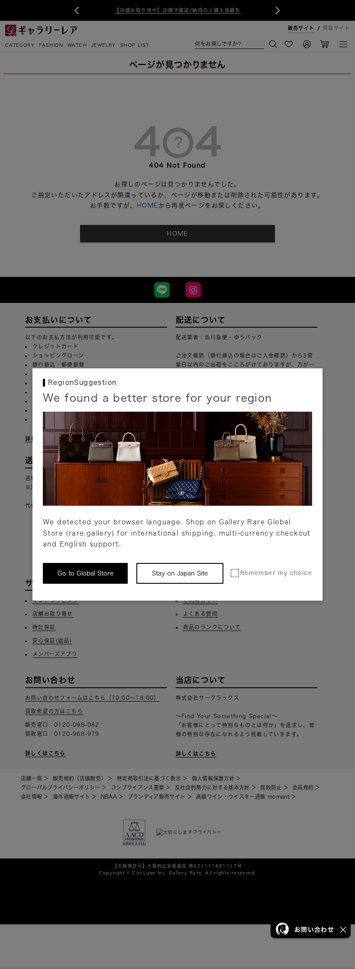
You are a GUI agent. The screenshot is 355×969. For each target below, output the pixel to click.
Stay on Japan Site (180, 573)
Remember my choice (276, 573)
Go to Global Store (85, 573)
